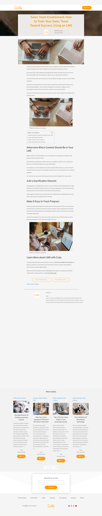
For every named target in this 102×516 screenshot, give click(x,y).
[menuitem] (22, 498)
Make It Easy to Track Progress (36, 140)
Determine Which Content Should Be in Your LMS (40, 135)
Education (35, 398)
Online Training (30, 284)
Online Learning (21, 398)
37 (57, 467)
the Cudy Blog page (50, 273)
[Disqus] (51, 329)
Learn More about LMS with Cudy (37, 142)
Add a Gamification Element (36, 137)
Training (37, 284)
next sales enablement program (63, 262)
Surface (37, 128)
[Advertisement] (51, 2)
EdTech (15, 398)
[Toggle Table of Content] (51, 132)
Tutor (34, 400)
